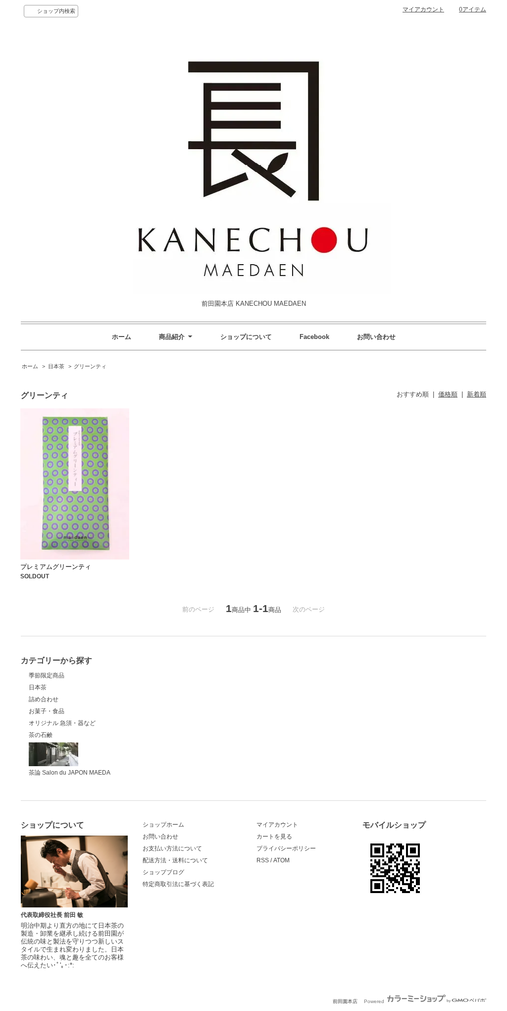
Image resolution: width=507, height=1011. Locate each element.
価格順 (447, 394)
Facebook (314, 336)
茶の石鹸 (40, 734)
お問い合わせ (376, 336)
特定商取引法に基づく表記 (178, 884)
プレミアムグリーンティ (55, 566)
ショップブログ (163, 872)
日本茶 (56, 366)
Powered (375, 1001)
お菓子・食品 (46, 711)
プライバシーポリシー (286, 848)
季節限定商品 (46, 675)
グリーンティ (90, 366)
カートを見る (274, 836)
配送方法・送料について (175, 860)
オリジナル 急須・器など (62, 723)
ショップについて (246, 336)
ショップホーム (163, 824)
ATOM (281, 860)
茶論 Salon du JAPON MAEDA (69, 772)
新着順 (476, 394)
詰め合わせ (43, 699)
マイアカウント (423, 9)
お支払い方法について (172, 848)
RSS (262, 860)
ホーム (121, 336)
